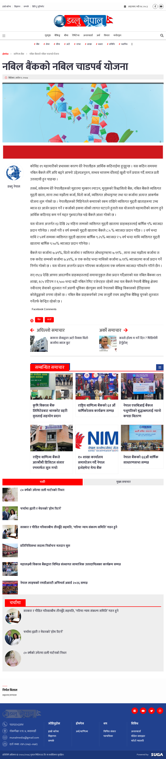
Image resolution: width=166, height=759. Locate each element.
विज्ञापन (17, 6)
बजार (100, 44)
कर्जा (49, 320)
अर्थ (98, 35)
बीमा (66, 35)
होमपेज (5, 54)
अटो (68, 44)
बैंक (37, 44)
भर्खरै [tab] (42, 482)
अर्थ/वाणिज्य (82, 731)
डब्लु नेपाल (13, 186)
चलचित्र (124, 44)
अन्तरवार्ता (88, 35)
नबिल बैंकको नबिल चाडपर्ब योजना (65, 67)
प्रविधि (112, 44)
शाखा (89, 44)
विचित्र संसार (109, 731)
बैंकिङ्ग (57, 35)
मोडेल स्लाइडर (138, 736)
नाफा (78, 44)
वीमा (58, 44)
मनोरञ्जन (117, 35)
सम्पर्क (26, 6)
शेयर (48, 44)
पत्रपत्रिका (108, 736)
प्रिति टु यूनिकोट (38, 6)
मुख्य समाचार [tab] (123, 482)
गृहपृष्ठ (48, 35)
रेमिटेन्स (75, 35)
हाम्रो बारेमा (6, 6)
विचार (107, 35)
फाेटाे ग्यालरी (137, 741)
